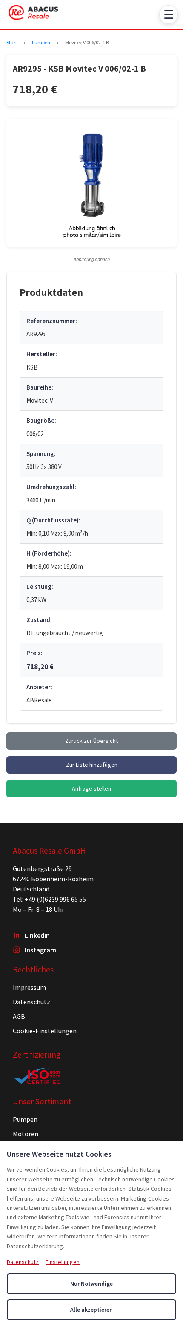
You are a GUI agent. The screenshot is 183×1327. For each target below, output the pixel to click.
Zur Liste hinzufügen (91, 764)
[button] (91, 183)
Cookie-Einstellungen (45, 1030)
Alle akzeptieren (91, 1309)
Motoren (25, 1133)
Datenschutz (31, 1001)
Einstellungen (63, 1262)
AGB (19, 1016)
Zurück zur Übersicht (91, 741)
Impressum (29, 987)
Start (11, 42)
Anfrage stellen (91, 788)
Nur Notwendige (91, 1283)
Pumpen (41, 42)
